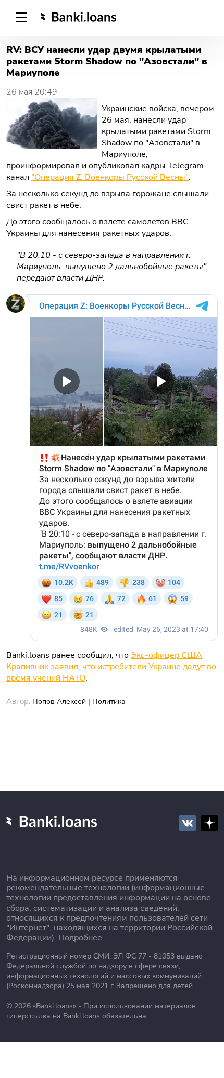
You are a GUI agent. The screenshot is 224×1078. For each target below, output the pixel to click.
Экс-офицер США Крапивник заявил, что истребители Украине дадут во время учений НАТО (111, 666)
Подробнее (80, 937)
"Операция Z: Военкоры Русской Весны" (110, 177)
